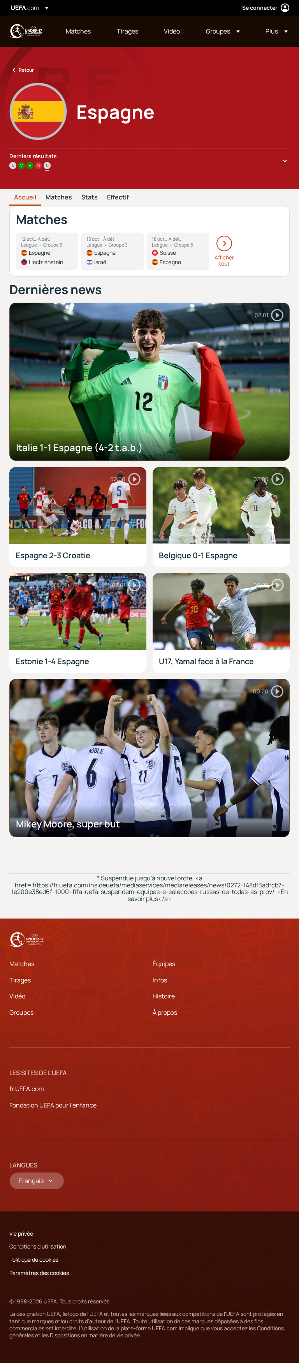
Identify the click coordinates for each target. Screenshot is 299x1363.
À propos (165, 1012)
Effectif (118, 197)
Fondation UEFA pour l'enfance (53, 1105)
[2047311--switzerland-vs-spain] (178, 251)
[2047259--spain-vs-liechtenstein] (47, 251)
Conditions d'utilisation (37, 1246)
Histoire (164, 996)
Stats (89, 197)
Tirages (20, 980)
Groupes (21, 1012)
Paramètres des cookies (39, 1273)
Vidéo (17, 996)
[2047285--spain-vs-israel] (112, 251)
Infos (160, 980)
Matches (59, 197)
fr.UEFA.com (26, 1088)
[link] (78, 31)
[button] (223, 31)
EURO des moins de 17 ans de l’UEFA (25, 31)
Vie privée (21, 1233)
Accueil (25, 197)
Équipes (164, 963)
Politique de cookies (33, 1259)
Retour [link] (26, 70)
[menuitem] (81, 31)
